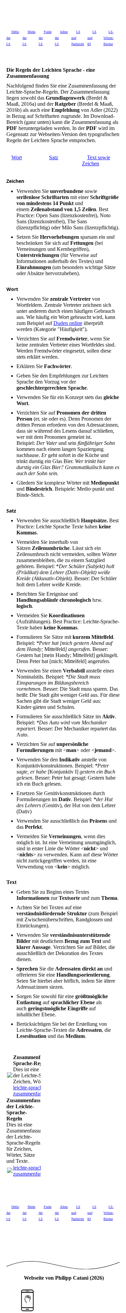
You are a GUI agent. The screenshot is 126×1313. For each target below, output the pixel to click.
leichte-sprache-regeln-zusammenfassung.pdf (37, 1090)
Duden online (67, 323)
